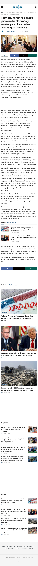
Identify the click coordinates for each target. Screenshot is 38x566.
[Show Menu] (2, 7)
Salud (17, 548)
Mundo (5, 312)
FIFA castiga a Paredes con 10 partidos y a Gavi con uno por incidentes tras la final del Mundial (13, 449)
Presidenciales (11, 546)
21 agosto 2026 (5, 444)
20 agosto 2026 (6, 462)
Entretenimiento (9, 548)
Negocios (31, 546)
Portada (3, 12)
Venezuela (19, 546)
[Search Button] (36, 7)
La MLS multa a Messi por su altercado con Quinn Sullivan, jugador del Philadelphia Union (13, 440)
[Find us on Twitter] (18, 561)
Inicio (3, 546)
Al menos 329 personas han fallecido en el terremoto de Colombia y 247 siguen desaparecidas (14, 530)
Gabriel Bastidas (11, 31)
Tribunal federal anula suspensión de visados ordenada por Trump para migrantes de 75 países (22, 228)
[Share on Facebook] (14, 55)
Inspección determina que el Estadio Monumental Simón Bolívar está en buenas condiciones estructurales (12, 458)
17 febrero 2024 (23, 31)
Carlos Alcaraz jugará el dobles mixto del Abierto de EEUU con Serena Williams (13, 429)
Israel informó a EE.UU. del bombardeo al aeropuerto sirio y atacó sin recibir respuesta (13, 520)
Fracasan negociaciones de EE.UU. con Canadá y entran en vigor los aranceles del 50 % (23, 237)
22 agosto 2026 (15, 232)
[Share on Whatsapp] (32, 55)
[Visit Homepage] (18, 7)
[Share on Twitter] (23, 55)
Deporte (30, 548)
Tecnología (24, 548)
